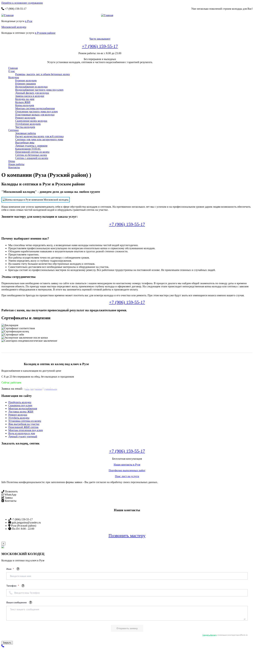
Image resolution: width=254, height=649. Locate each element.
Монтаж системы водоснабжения (35, 108)
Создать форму (210, 635)
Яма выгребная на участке (23, 424)
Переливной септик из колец (32, 151)
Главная (13, 68)
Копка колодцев (24, 105)
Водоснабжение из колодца (31, 86)
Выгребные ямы (24, 142)
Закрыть (7, 642)
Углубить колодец (18, 417)
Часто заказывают (99, 38)
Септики (13, 130)
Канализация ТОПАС (28, 148)
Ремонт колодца (17, 414)
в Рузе (28, 21)
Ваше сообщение (16, 602)
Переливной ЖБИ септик (23, 427)
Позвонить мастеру (127, 535)
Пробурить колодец (19, 402)
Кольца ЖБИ (22, 102)
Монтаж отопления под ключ (25, 430)
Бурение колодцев (26, 80)
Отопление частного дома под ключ (36, 111)
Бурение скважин (25, 83)
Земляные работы (25, 133)
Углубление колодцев (28, 123)
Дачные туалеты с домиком (31, 145)
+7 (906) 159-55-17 (100, 46)
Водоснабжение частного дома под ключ (39, 89)
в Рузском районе (45, 32)
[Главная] (8, 15)
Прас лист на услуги (127, 476)
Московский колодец (13, 27)
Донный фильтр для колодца (32, 92)
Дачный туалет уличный (22, 436)
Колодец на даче (24, 99)
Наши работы (16, 164)
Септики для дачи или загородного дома (39, 139)
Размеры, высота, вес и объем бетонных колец (42, 74)
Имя (9, 568)
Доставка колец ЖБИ (20, 411)
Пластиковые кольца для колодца (34, 114)
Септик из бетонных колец (31, 154)
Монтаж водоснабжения (22, 408)
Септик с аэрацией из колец (31, 158)
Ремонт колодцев (25, 117)
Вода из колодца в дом (21, 433)
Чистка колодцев (25, 127)
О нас (11, 71)
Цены (11, 161)
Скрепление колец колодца (31, 120)
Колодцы (13, 77)
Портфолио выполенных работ (127, 470)
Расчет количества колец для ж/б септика (39, 136)
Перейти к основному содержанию (22, 2)
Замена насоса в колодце (29, 96)
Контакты (14, 167)
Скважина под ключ (20, 405)
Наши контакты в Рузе (127, 464)
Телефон (11, 585)
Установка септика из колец (24, 420)
